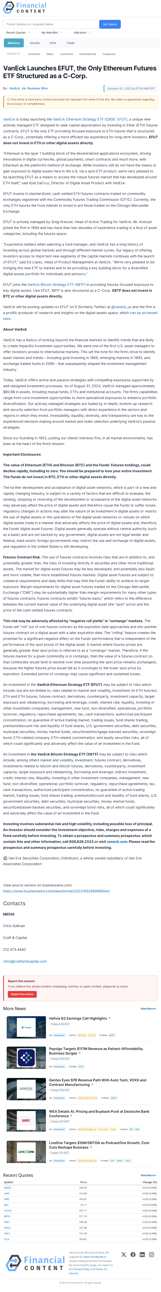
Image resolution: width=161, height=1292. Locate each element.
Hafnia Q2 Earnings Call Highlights (80, 1018)
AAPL (7, 1193)
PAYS (81, 1067)
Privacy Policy (82, 1269)
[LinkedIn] (142, 1263)
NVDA (7, 1227)
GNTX (113, 1098)
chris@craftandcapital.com (25, 961)
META (7, 1216)
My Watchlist (49, 32)
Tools (70, 43)
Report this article (22, 994)
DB (131, 1129)
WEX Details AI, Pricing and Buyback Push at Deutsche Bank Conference (99, 1113)
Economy (103, 1129)
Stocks (35, 43)
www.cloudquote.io (95, 1256)
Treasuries (109, 54)
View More (147, 1008)
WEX (137, 1129)
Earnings (82, 1035)
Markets (14, 43)
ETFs (53, 43)
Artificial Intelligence (87, 1129)
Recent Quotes (16, 32)
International (88, 54)
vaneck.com (117, 842)
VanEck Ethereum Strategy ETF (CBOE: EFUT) (90, 119)
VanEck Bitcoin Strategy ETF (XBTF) (56, 284)
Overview (34, 54)
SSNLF (120, 1161)
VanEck (9, 119)
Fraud (113, 1129)
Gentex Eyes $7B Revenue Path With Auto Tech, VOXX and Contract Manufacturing (97, 1082)
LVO (112, 1161)
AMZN (7, 1187)
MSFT (7, 1222)
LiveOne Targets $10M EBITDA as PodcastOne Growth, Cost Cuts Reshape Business (99, 1145)
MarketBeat (59, 1035)
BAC (6, 1205)
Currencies (66, 54)
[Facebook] (133, 1263)
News (50, 54)
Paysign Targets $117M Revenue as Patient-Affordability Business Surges (96, 1051)
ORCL (7, 1233)
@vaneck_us (121, 307)
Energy (92, 1035)
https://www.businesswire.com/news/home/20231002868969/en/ (56, 891)
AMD (6, 1199)
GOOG (8, 1210)
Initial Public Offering (87, 1098)
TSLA (128, 1161)
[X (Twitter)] (124, 1263)
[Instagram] (151, 1263)
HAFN (111, 1035)
